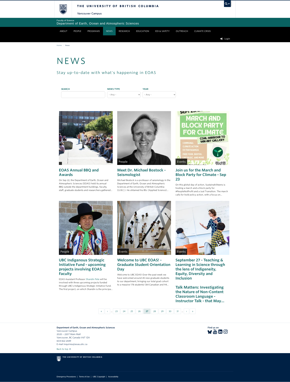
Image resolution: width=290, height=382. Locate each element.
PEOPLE (77, 31)
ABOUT (63, 31)
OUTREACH (182, 31)
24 (125, 311)
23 (117, 311)
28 (155, 311)
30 (171, 311)
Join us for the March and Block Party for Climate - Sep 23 (201, 174)
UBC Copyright (99, 377)
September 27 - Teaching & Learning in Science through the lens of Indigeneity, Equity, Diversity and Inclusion (200, 269)
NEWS (109, 31)
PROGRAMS (93, 31)
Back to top (63, 349)
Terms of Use (84, 377)
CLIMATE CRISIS (202, 31)
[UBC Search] (227, 3)
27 (148, 312)
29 (163, 311)
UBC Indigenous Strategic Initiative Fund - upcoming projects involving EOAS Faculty (82, 267)
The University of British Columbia (63, 9)
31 (179, 311)
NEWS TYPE (113, 89)
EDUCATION (142, 31)
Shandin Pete (92, 279)
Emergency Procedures (66, 377)
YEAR (145, 89)
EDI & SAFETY (162, 31)
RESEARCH (124, 31)
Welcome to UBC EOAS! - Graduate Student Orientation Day (143, 264)
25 (132, 311)
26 (140, 311)
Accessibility (113, 377)
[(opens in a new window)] (210, 332)
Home (59, 45)
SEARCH (65, 89)
